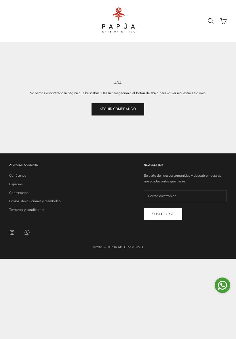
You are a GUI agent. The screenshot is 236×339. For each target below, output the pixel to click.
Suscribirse (163, 214)
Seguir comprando (118, 109)
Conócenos (17, 175)
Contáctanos (18, 192)
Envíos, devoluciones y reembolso (35, 201)
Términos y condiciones (27, 209)
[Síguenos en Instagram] (12, 232)
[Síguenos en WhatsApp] (27, 232)
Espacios (16, 184)
